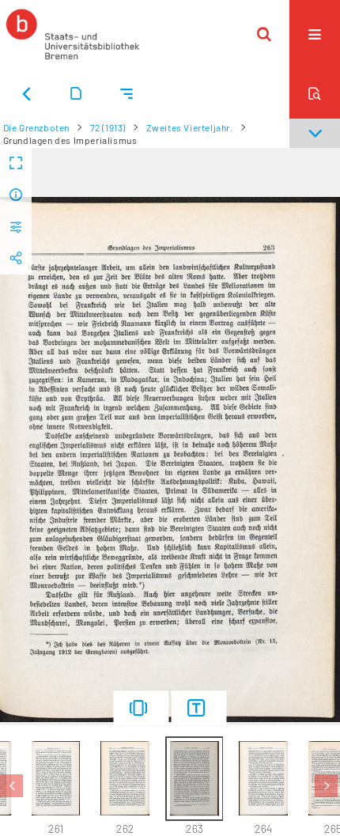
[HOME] (73, 34)
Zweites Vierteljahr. (189, 127)
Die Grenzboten (36, 127)
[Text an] (199, 707)
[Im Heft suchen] (314, 93)
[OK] (264, 34)
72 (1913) (108, 127)
